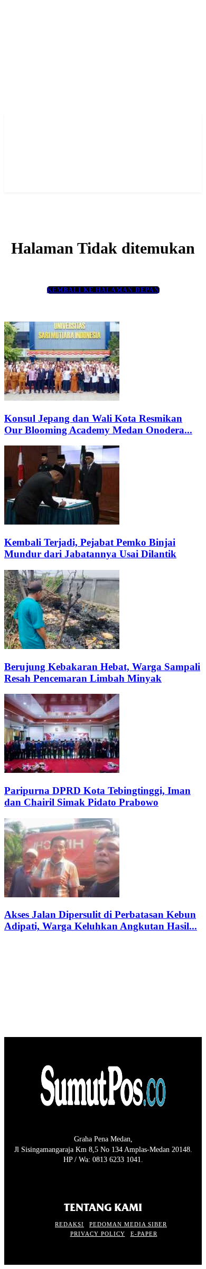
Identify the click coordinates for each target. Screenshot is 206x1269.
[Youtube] (66, 1179)
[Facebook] (10, 1179)
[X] (47, 1179)
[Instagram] (29, 1179)
